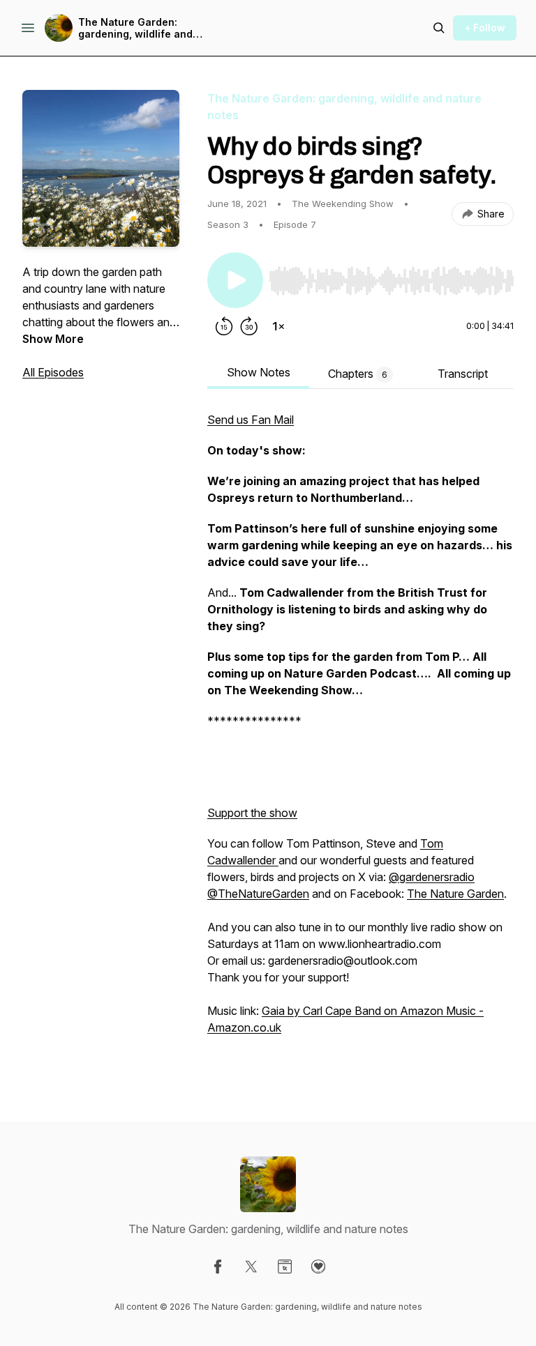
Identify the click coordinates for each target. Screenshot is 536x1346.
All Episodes (53, 372)
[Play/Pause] (235, 280)
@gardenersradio (432, 877)
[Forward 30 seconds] (249, 326)
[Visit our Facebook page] (218, 1267)
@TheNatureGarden (258, 894)
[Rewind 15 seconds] (224, 326)
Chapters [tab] (357, 374)
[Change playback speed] (278, 326)
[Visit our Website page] (285, 1267)
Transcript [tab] (463, 374)
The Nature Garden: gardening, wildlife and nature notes (135, 28)
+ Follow (484, 27)
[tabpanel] (360, 738)
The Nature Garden (455, 894)
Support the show (252, 813)
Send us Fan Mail (250, 420)
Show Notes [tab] (258, 372)
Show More (53, 339)
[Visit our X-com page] (251, 1267)
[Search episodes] (439, 28)
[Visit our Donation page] (318, 1267)
